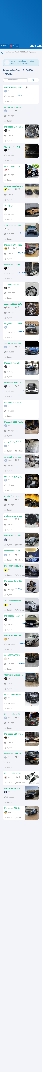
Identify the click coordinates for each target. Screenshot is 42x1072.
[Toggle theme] (17, 46)
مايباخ (17, 52)
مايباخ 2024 (25, 52)
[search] (33, 80)
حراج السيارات (10, 52)
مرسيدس (33, 52)
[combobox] (15, 80)
